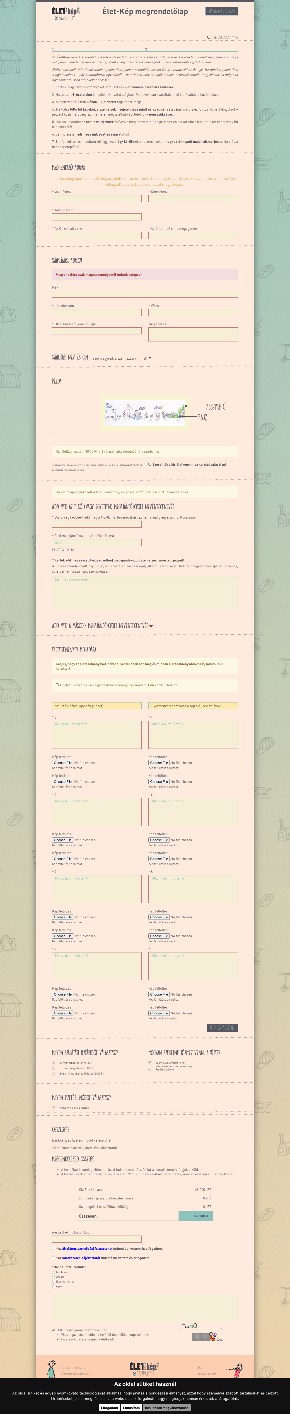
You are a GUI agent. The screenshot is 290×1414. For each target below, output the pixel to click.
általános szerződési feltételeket (87, 1248)
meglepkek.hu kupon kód (70, 1232)
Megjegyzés (157, 324)
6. (151, 794)
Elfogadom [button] (109, 1408)
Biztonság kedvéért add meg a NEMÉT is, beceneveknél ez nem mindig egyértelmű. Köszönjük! (124, 517)
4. (151, 717)
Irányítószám (63, 305)
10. (151, 949)
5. (54, 794)
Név (55, 287)
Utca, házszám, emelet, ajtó (74, 324)
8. (151, 871)
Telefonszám (62, 210)
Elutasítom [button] (131, 1408)
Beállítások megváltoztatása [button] (166, 1408)
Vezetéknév (61, 191)
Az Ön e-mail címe (67, 228)
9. (54, 949)
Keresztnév (157, 191)
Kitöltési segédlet (222, 1027)
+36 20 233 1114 (224, 37)
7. (54, 871)
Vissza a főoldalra (221, 10)
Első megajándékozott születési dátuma (83, 535)
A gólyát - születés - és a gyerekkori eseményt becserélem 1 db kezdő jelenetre (118, 685)
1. (53, 699)
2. (149, 699)
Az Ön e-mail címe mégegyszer (172, 228)
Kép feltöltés (61, 756)
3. (54, 717)
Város (153, 305)
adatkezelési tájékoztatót (81, 1258)
